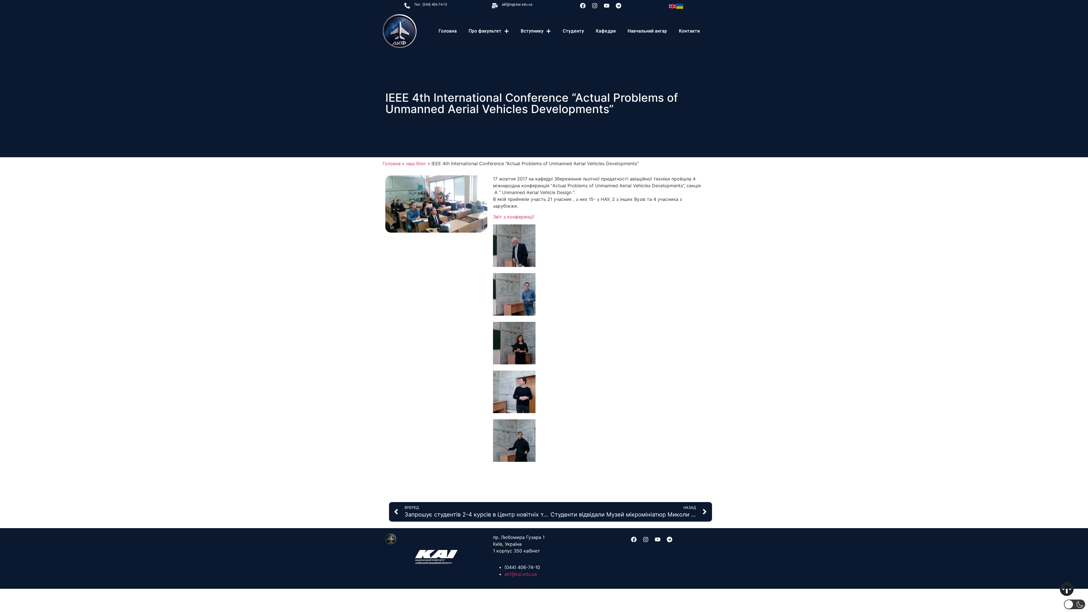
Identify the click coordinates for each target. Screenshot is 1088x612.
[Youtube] (606, 5)
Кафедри (606, 31)
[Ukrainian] (680, 5)
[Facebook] (582, 5)
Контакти (689, 31)
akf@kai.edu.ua (520, 574)
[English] (672, 5)
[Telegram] (618, 5)
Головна (448, 31)
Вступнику (532, 31)
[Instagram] (594, 5)
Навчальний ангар (647, 31)
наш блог (416, 163)
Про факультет (485, 31)
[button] (1074, 604)
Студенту (573, 31)
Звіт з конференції (513, 217)
